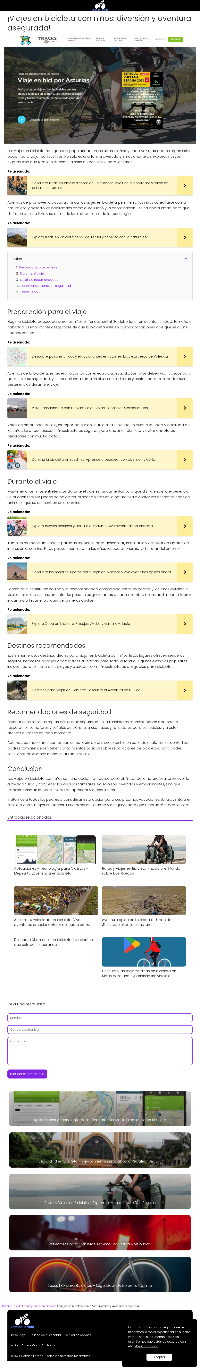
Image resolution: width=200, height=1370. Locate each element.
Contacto (48, 1345)
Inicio (14, 1345)
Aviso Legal (18, 1335)
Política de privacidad (45, 1335)
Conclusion (29, 292)
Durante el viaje (32, 273)
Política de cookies (77, 1335)
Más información (146, 1346)
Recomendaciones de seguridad (46, 285)
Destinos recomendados (39, 279)
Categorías (29, 1345)
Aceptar (159, 1357)
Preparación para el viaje (38, 267)
